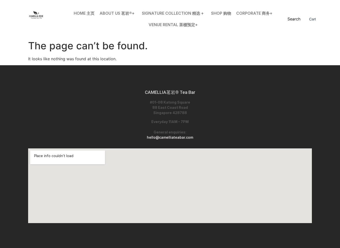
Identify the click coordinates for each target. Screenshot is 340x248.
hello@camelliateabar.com (170, 137)
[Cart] (312, 19)
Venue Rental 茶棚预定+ (173, 24)
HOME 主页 (84, 13)
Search (293, 18)
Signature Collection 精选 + (173, 13)
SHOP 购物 (221, 13)
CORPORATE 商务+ (254, 13)
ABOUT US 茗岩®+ (117, 13)
